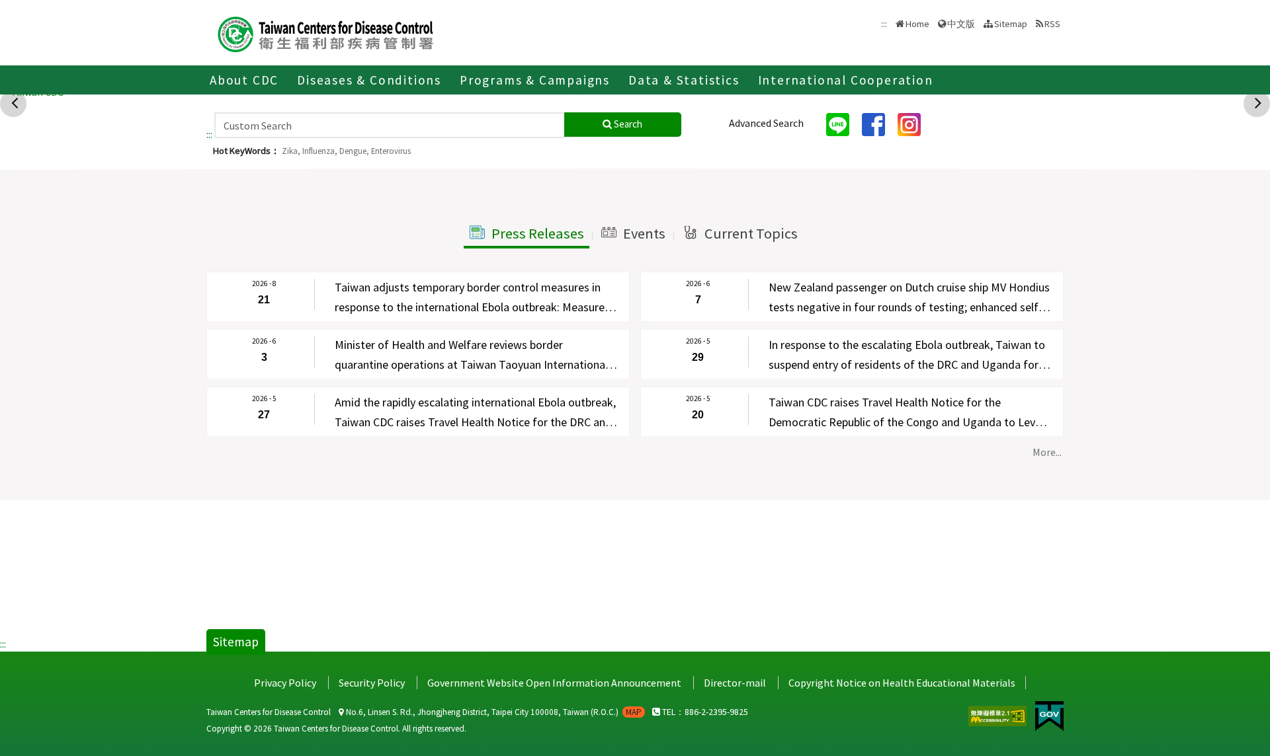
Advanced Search (766, 123)
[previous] (14, 102)
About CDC (244, 80)
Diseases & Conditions (369, 80)
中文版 (961, 23)
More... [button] (1047, 452)
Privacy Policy (285, 682)
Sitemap (1010, 24)
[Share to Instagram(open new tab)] (914, 123)
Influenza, (319, 150)
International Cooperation (845, 80)
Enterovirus (391, 150)
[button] (526, 233)
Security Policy (372, 682)
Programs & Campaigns (535, 80)
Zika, (291, 150)
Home (917, 24)
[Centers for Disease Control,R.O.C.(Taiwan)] (325, 32)
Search (627, 124)
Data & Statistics (684, 80)
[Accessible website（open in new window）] (998, 714)
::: (209, 134)
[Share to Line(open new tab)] (842, 123)
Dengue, (354, 150)
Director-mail (735, 682)
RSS (1052, 24)
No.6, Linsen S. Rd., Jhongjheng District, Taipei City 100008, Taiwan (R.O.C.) (493, 712)
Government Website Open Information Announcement (554, 682)
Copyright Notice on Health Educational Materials (901, 682)
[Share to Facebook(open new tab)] (878, 123)
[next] (1258, 102)
